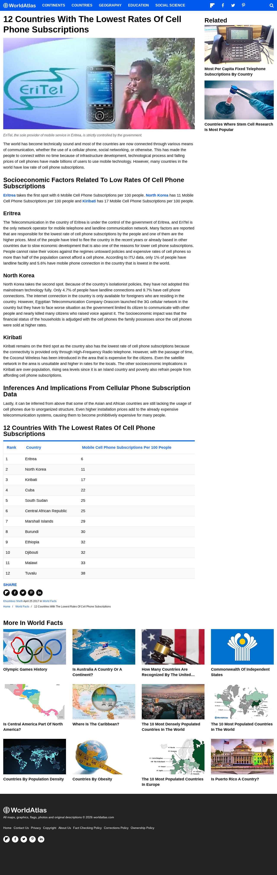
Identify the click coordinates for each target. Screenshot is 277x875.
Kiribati (89, 201)
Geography (110, 5)
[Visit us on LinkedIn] (41, 839)
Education (138, 5)
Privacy (36, 828)
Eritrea (9, 195)
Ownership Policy (142, 828)
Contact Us (21, 828)
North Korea (157, 195)
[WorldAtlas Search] (271, 5)
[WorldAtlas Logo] (21, 5)
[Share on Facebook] (14, 592)
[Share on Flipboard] (6, 592)
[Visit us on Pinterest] (32, 839)
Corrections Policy (116, 828)
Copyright (49, 828)
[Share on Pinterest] (31, 592)
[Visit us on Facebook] (15, 839)
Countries (82, 5)
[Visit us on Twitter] (24, 839)
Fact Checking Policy (87, 828)
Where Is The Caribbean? (95, 724)
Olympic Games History (25, 669)
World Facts (49, 601)
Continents (53, 5)
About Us (64, 828)
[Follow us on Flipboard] (6, 839)
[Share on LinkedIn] (39, 592)
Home (7, 828)
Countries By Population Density (33, 779)
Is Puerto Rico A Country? (235, 779)
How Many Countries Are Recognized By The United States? (166, 674)
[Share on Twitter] (23, 592)
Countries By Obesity (92, 779)
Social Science (170, 5)
